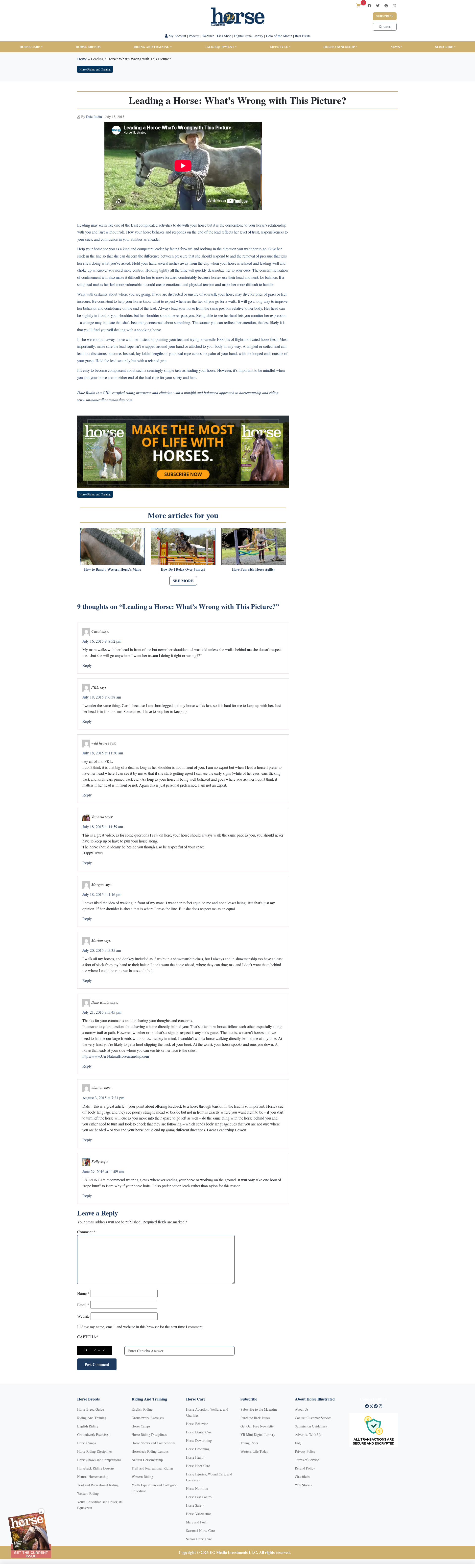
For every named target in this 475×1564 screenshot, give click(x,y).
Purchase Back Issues (255, 1417)
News (395, 46)
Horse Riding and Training (95, 69)
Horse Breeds (88, 46)
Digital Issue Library (248, 35)
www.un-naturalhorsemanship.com (104, 399)
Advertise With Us (308, 1434)
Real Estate (302, 35)
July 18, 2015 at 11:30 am (102, 752)
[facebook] (369, 5)
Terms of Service (307, 1459)
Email (83, 1304)
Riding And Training (91, 1417)
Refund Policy (305, 1468)
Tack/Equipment (219, 46)
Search (386, 27)
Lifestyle (279, 46)
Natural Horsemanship (92, 1476)
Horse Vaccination (199, 1513)
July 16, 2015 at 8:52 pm (101, 641)
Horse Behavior (197, 1423)
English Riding (87, 1426)
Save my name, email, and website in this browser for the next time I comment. (142, 1326)
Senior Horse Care (199, 1539)
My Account (177, 35)
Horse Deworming (199, 1440)
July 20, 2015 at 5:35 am (101, 950)
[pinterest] (386, 5)
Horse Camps (86, 1443)
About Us (301, 1409)
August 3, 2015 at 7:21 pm (103, 1097)
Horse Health (195, 1457)
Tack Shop (223, 35)
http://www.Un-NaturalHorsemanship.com (115, 1056)
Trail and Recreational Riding (98, 1485)
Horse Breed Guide (90, 1409)
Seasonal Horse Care (200, 1530)
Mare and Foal (196, 1522)
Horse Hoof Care (198, 1465)
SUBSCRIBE (444, 46)
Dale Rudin (94, 116)
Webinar (208, 35)
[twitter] (378, 5)
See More (183, 581)
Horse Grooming (198, 1449)
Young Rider (249, 1443)
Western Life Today (254, 1451)
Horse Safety (195, 1505)
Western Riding (88, 1493)
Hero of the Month (279, 35)
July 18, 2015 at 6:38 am (101, 697)
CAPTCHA (87, 1336)
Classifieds (302, 1476)
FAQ (298, 1443)
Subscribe (384, 16)
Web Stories (303, 1485)
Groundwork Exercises (93, 1434)
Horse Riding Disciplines (94, 1451)
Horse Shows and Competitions (99, 1459)
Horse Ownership (339, 46)
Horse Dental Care (199, 1432)
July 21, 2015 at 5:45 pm (101, 1012)
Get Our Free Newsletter (257, 1426)
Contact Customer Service (313, 1417)
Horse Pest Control (199, 1496)
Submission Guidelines (311, 1426)
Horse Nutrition (197, 1488)
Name (83, 1293)
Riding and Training (151, 46)
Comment (86, 1231)
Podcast (194, 35)
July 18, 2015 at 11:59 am (102, 826)
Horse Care (30, 46)
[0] (358, 5)
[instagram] (394, 5)
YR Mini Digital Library (257, 1434)
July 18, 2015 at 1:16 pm (101, 894)
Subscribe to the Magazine (258, 1409)
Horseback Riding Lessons (95, 1468)
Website (83, 1316)
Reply (87, 665)
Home (82, 58)
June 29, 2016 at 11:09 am (103, 1171)
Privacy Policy (305, 1451)
